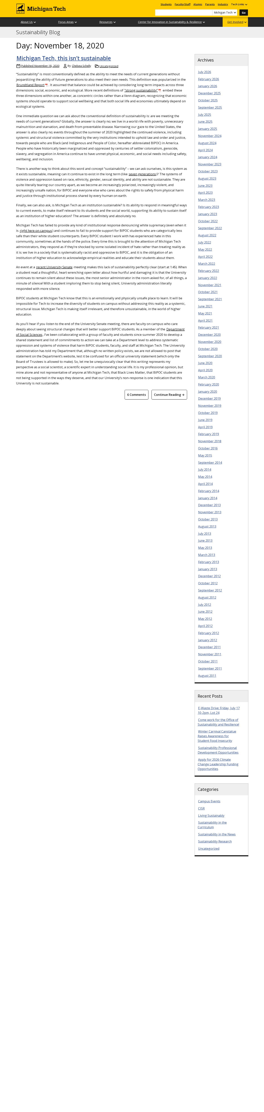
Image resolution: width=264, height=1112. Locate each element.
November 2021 (209, 285)
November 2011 (209, 654)
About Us (27, 22)
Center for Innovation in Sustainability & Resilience (170, 22)
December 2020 (209, 335)
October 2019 (208, 413)
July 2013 (204, 533)
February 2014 (208, 491)
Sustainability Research (215, 841)
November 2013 (209, 512)
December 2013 (209, 505)
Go (244, 12)
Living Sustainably (211, 815)
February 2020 (208, 384)
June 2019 (205, 420)
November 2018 (209, 441)
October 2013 (208, 519)
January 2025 (207, 129)
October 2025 (208, 100)
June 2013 (205, 540)
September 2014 (210, 462)
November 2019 (209, 406)
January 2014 (207, 498)
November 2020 (209, 342)
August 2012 (207, 597)
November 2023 (209, 164)
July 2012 (204, 605)
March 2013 (206, 555)
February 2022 (208, 271)
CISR (201, 808)
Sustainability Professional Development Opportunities (218, 750)
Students (166, 4)
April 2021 (205, 320)
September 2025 (210, 107)
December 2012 (209, 576)
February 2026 (208, 79)
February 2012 (208, 633)
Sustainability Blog (38, 32)
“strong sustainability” (141, 90)
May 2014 (205, 477)
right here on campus (36, 230)
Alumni (197, 4)
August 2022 (207, 235)
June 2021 (205, 306)
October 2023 (208, 171)
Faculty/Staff (182, 4)
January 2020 (207, 391)
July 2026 (204, 72)
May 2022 (205, 249)
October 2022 (208, 221)
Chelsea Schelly (81, 66)
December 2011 (209, 647)
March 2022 (206, 263)
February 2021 (208, 327)
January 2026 (207, 86)
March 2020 (206, 377)
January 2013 (207, 569)
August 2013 (207, 526)
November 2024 (209, 136)
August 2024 (207, 143)
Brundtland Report (30, 85)
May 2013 (205, 548)
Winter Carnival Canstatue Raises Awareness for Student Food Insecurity (217, 736)
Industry (223, 4)
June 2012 (205, 611)
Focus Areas (66, 22)
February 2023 (208, 207)
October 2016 (208, 448)
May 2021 (205, 313)
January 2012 (207, 640)
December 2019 (209, 398)
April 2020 (205, 370)
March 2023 (206, 200)
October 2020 (208, 349)
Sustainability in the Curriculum (212, 824)
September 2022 (210, 228)
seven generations (142, 174)
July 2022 (204, 242)
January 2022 (207, 278)
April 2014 (205, 484)
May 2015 (205, 455)
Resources (105, 22)
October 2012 (208, 583)
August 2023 (207, 178)
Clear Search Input (209, 12)
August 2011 (207, 676)
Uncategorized (109, 66)
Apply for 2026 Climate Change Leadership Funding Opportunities (218, 764)
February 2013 (208, 562)
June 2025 (205, 121)
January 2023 (207, 214)
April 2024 (205, 150)
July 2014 (204, 469)
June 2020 (205, 363)
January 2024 (207, 157)
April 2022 (205, 257)
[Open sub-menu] (246, 4)
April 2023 (205, 192)
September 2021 (210, 299)
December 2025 (209, 93)
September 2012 (210, 590)
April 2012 (205, 626)
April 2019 (205, 427)
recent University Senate (54, 267)
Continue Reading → (169, 395)
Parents (210, 4)
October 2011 (208, 661)
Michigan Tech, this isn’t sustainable (63, 58)
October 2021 (208, 292)
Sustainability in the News (217, 834)
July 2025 (204, 115)
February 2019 (208, 434)
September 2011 (210, 668)
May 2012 (205, 619)
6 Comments (136, 395)
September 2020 (210, 356)
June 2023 (205, 186)
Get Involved (235, 22)
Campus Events (209, 801)
